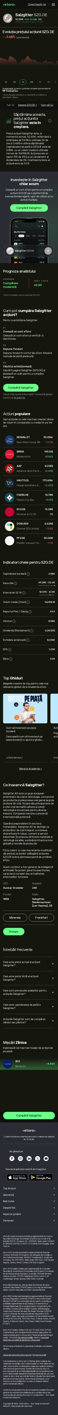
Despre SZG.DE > (27, 105)
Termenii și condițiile (25, 1337)
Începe (13, 931)
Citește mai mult (14, 758)
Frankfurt (41, 917)
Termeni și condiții (39, 1355)
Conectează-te (37, 4)
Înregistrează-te (9, 89)
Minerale (15, 917)
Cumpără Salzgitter (29, 207)
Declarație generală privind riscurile (17, 1355)
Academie (19, 397)
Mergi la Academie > (30, 768)
